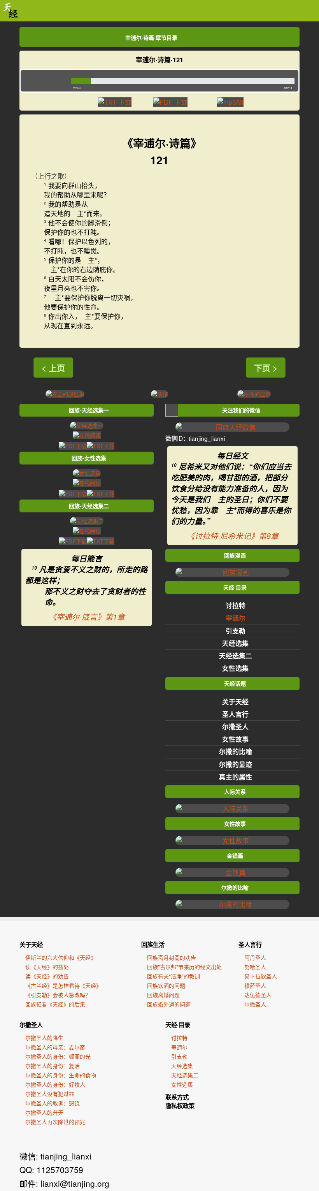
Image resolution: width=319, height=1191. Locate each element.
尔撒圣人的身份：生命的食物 (60, 1075)
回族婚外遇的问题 (169, 1004)
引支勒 (235, 630)
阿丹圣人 (255, 957)
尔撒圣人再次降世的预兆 (55, 1122)
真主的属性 (235, 776)
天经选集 (235, 643)
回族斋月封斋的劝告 (171, 957)
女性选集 (235, 668)
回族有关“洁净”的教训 (173, 976)
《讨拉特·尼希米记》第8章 (233, 535)
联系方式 (177, 1097)
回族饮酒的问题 (166, 985)
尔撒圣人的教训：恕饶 (52, 1103)
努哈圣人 (255, 967)
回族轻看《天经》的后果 (55, 1004)
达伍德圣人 (258, 995)
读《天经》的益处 (47, 967)
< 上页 (53, 367)
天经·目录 (177, 1024)
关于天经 (235, 701)
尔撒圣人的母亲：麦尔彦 (55, 1047)
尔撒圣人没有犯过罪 (49, 1094)
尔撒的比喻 (235, 751)
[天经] (10, 10)
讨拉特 (235, 605)
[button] (44, 81)
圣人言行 (235, 714)
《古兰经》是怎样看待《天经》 (63, 985)
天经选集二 (235, 655)
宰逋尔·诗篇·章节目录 (151, 37)
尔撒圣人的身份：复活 (52, 1066)
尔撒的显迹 (235, 764)
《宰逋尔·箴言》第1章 (87, 616)
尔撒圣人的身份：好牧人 (55, 1084)
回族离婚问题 (163, 995)
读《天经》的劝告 (47, 976)
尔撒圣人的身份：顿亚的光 (58, 1056)
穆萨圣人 (255, 985)
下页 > (265, 367)
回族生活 (153, 944)
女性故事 (235, 739)
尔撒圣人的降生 (44, 1037)
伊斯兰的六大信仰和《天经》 (60, 957)
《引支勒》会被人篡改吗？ (58, 995)
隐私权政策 (180, 1105)
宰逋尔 (235, 618)
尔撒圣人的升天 (44, 1112)
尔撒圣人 (235, 726)
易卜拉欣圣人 (260, 976)
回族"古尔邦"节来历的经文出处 (184, 967)
